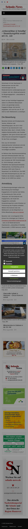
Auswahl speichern (14, 271)
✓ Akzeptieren (14, 267)
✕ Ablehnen (14, 275)
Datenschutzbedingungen (14, 281)
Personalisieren (14, 278)
